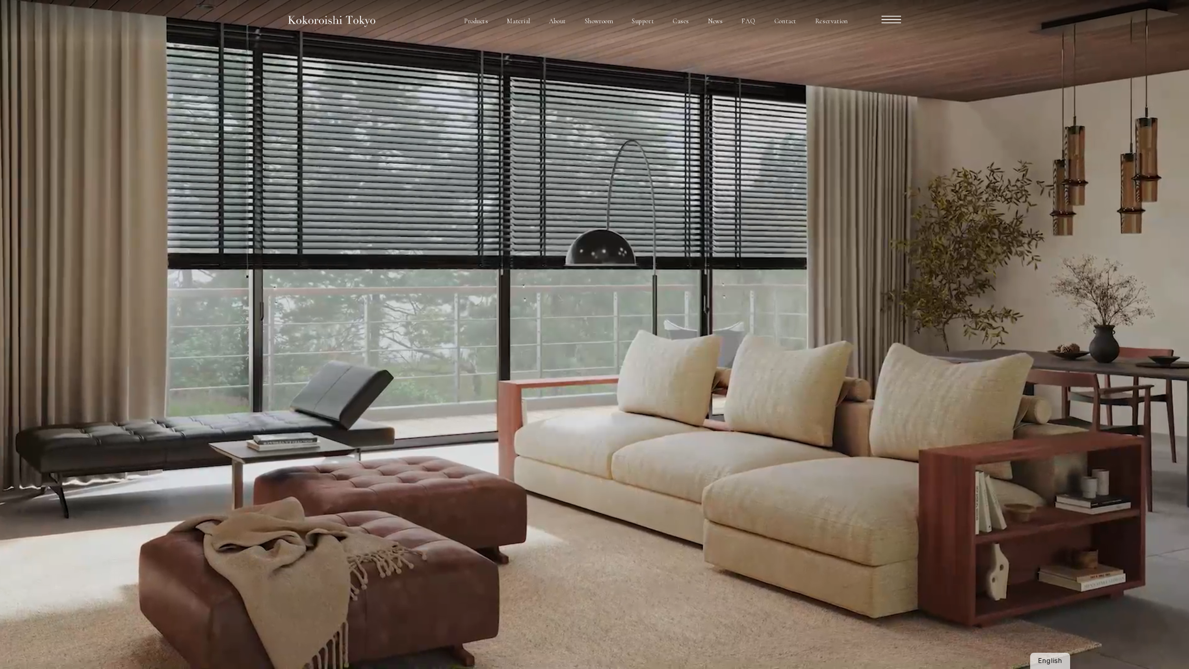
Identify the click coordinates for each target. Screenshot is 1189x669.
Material (518, 21)
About (557, 21)
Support (643, 21)
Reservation (831, 21)
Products (476, 21)
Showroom (599, 21)
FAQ (748, 21)
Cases (681, 21)
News (715, 21)
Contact (785, 21)
